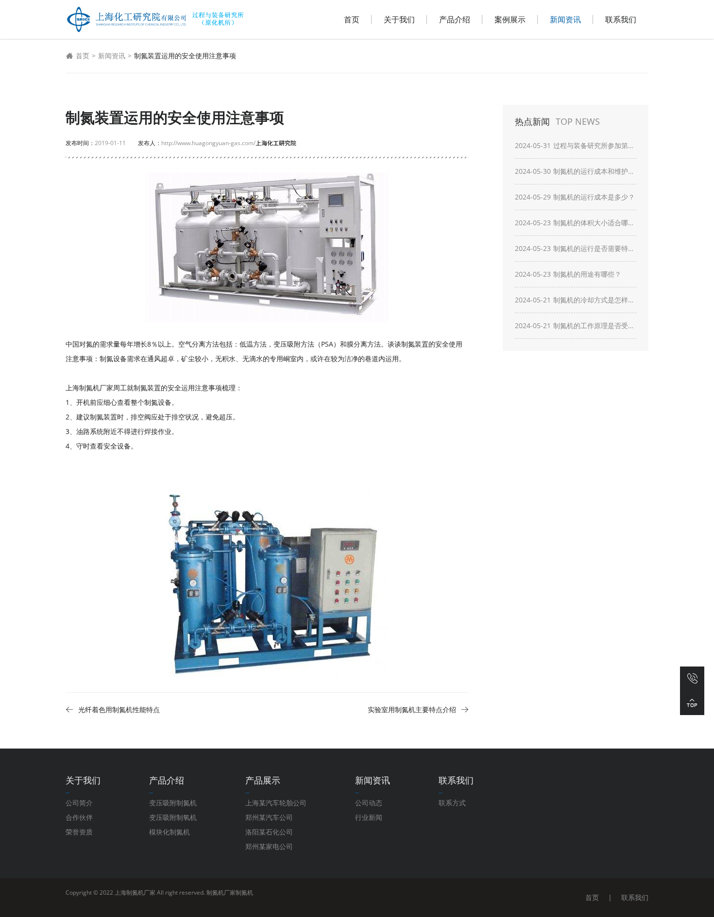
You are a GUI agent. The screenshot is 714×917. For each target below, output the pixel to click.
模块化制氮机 (169, 831)
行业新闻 (368, 817)
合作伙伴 (79, 817)
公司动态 (368, 802)
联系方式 (452, 802)
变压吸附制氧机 (173, 817)
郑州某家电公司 (269, 846)
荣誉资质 (79, 831)
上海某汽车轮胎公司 (275, 802)
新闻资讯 (565, 19)
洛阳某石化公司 (269, 831)
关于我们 (399, 19)
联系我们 (620, 19)
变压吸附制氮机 (173, 802)
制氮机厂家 (221, 892)
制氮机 (244, 892)
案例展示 (510, 19)
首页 (351, 19)
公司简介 (79, 802)
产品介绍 (454, 19)
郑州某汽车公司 (269, 817)
